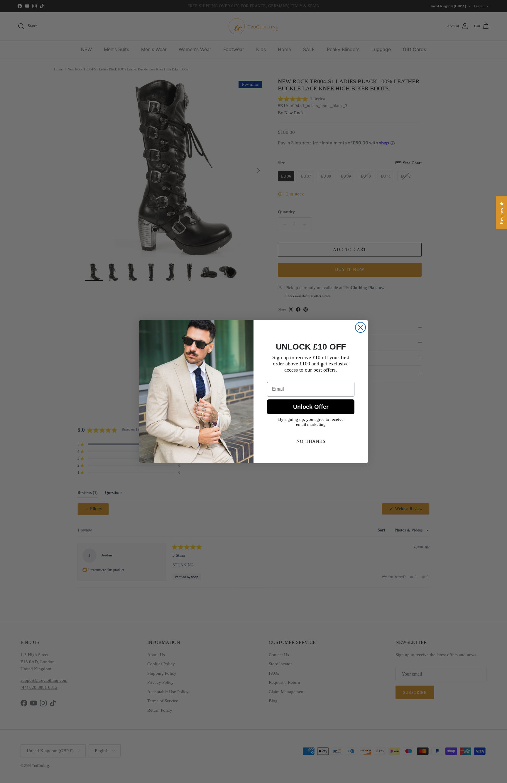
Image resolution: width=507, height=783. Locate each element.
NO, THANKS (310, 441)
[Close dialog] (360, 327)
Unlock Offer (311, 407)
